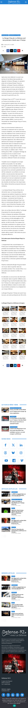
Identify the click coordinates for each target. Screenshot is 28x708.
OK (14, 705)
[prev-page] (3, 536)
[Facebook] (8, 50)
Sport (13, 611)
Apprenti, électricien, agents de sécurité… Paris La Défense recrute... (17, 512)
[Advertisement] (14, 20)
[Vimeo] (22, 461)
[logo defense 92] (14, 2)
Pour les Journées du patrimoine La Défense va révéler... (18, 531)
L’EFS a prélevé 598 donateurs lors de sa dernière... (17, 606)
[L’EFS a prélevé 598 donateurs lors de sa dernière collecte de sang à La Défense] (6, 604)
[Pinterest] (18, 50)
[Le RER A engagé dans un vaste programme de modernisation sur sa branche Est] (6, 494)
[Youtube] (6, 461)
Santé (13, 602)
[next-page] (5, 536)
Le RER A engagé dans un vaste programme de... (18, 494)
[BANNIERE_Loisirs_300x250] (14, 474)
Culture (14, 527)
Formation (14, 592)
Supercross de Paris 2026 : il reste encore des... (17, 615)
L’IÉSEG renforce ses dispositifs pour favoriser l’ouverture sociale (17, 596)
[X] (11, 50)
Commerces (13, 416)
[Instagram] (21, 453)
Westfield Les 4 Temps (14, 35)
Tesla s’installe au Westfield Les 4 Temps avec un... (17, 503)
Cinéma (13, 518)
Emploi (13, 508)
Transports (14, 492)
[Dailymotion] (14, 461)
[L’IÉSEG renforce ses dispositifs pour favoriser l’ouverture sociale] (6, 594)
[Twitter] (13, 445)
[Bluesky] (13, 453)
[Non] (26, 702)
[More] (22, 50)
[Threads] (5, 453)
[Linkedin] (15, 50)
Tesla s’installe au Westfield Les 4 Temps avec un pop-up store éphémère (18, 411)
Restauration (5, 35)
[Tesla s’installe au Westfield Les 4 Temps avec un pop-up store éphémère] (5, 410)
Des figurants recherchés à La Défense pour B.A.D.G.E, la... (18, 522)
